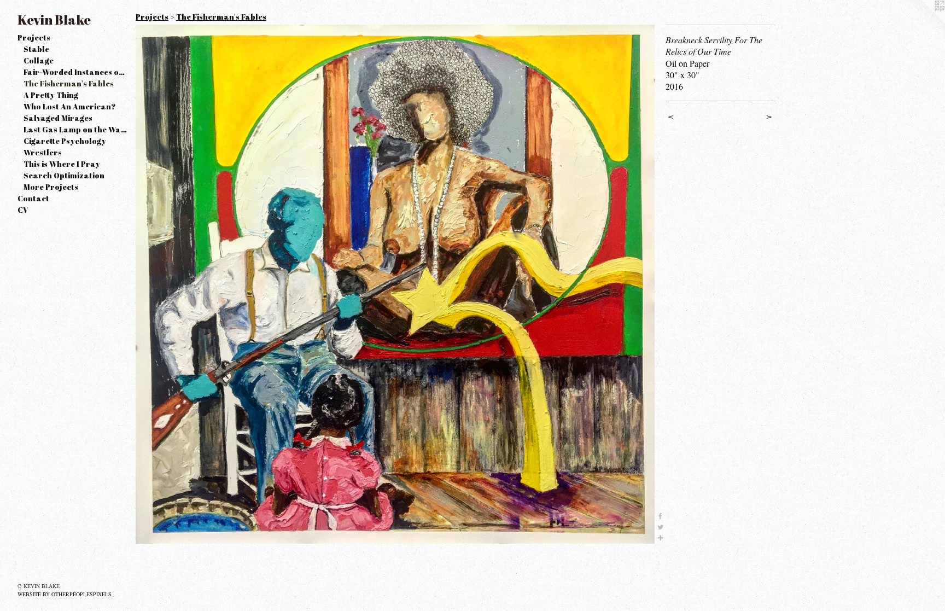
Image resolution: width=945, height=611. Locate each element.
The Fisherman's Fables (69, 83)
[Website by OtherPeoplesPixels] (923, 22)
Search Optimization (64, 175)
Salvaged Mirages (58, 118)
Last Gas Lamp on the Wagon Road (75, 129)
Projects (34, 37)
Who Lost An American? (70, 106)
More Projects (51, 187)
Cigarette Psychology (65, 141)
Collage (39, 60)
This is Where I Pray (62, 164)
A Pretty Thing (51, 95)
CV (23, 210)
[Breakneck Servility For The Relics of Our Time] (395, 284)
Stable (36, 49)
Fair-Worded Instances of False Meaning (75, 72)
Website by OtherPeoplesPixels (65, 594)
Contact (33, 198)
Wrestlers (43, 152)
